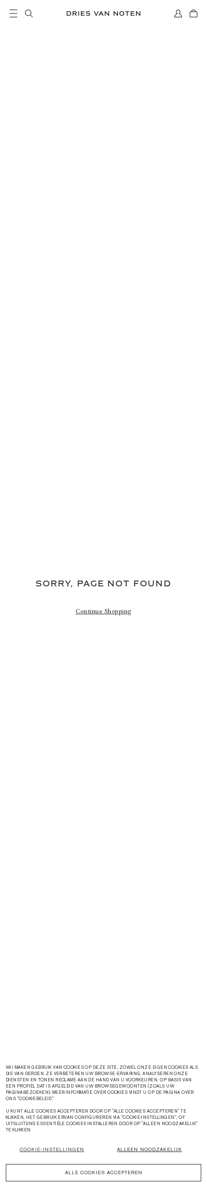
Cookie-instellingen (52, 1149)
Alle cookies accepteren (103, 1172)
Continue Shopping (103, 611)
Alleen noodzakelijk (149, 1149)
